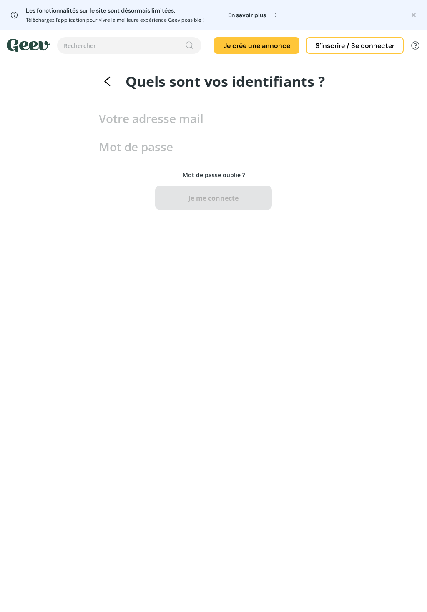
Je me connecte (213, 198)
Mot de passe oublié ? (214, 175)
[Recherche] (190, 45)
